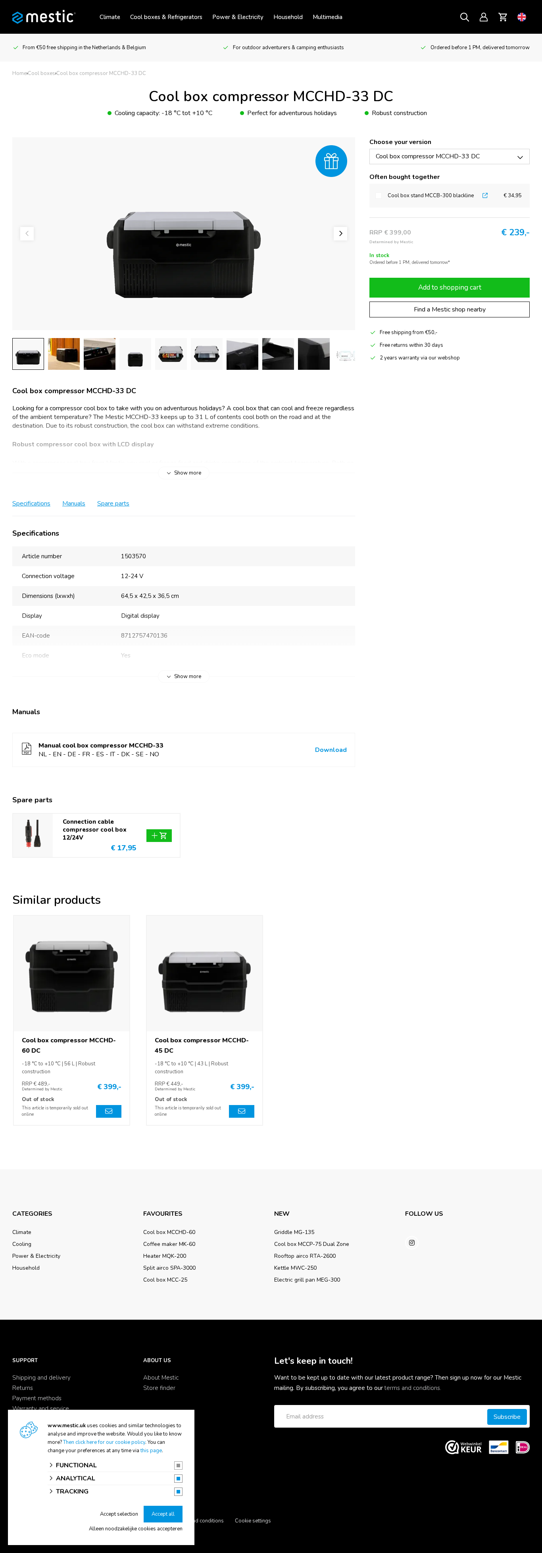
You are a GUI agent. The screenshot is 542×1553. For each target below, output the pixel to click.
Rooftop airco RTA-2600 (305, 1256)
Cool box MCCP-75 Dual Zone (311, 1244)
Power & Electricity (237, 17)
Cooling (21, 1244)
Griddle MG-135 (294, 1232)
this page (151, 1450)
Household (288, 17)
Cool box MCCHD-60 (169, 1232)
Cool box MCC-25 (165, 1280)
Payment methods (37, 1398)
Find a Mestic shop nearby (450, 309)
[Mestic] (44, 16)
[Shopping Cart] (503, 17)
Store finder (159, 1388)
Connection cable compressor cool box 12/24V (95, 830)
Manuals (73, 503)
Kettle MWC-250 (295, 1268)
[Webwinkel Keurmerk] (463, 1447)
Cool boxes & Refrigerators (166, 17)
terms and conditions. (412, 1388)
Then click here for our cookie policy (104, 1442)
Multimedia (327, 17)
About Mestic (161, 1378)
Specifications (31, 503)
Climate (110, 17)
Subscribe (507, 1417)
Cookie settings (253, 1520)
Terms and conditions (199, 1520)
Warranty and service (40, 1409)
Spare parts (113, 503)
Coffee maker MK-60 (169, 1244)
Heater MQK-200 (164, 1256)
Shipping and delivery (41, 1378)
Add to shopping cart (449, 287)
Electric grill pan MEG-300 (307, 1280)
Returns (22, 1388)
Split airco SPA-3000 (169, 1268)
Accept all (163, 1514)
